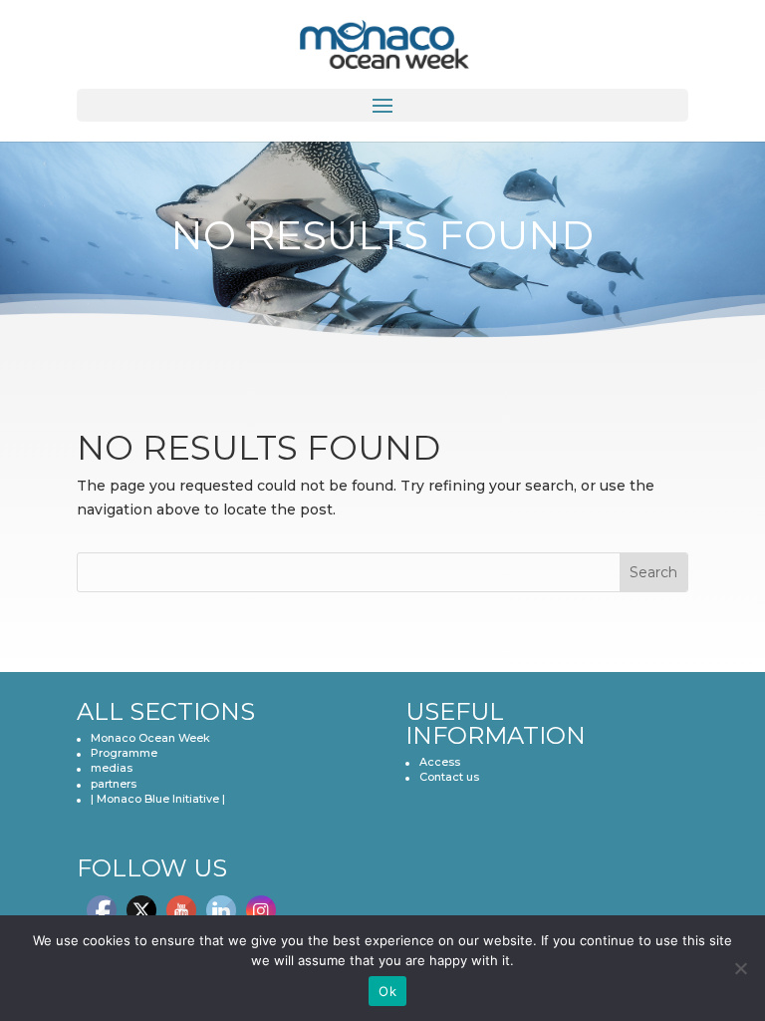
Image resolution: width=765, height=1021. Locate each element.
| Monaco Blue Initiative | (158, 799)
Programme (124, 753)
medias (111, 768)
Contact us (449, 777)
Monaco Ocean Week (150, 738)
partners (113, 784)
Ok (387, 991)
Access (439, 762)
